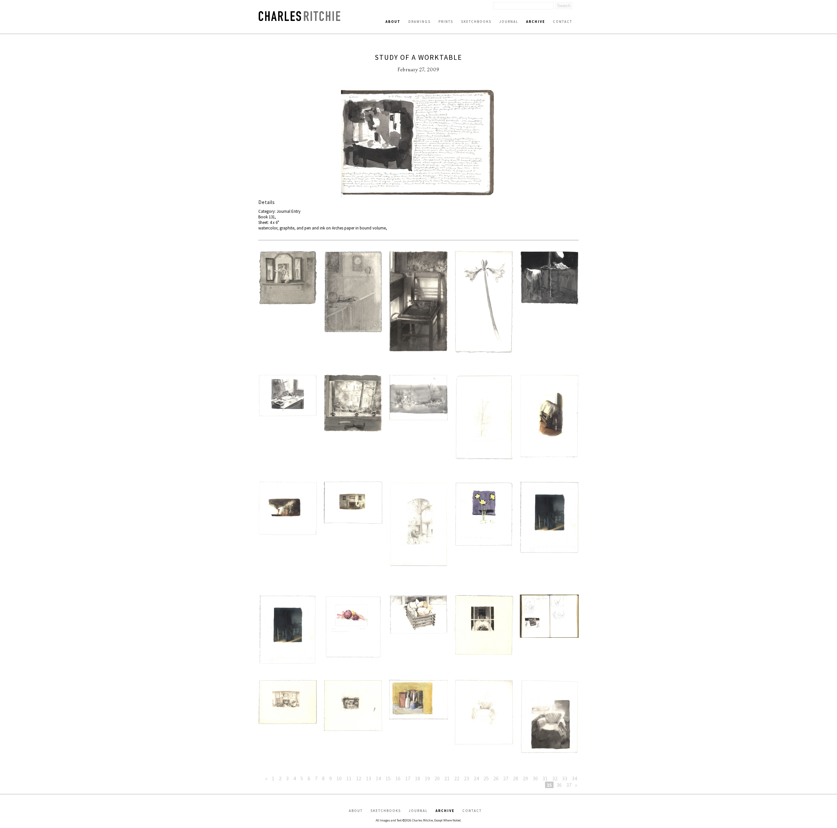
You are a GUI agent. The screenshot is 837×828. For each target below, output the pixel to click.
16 (398, 778)
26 (496, 778)
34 (574, 778)
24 (476, 778)
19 (427, 778)
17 (407, 778)
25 (486, 778)
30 (535, 778)
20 (437, 778)
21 (447, 778)
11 (348, 778)
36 (559, 785)
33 (564, 778)
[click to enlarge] (418, 143)
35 (549, 785)
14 (378, 778)
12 (358, 778)
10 (339, 778)
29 (525, 778)
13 (368, 778)
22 (456, 778)
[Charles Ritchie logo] (299, 19)
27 (505, 778)
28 (515, 778)
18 (417, 778)
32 (554, 778)
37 (569, 785)
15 (388, 778)
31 (545, 778)
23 (466, 778)
